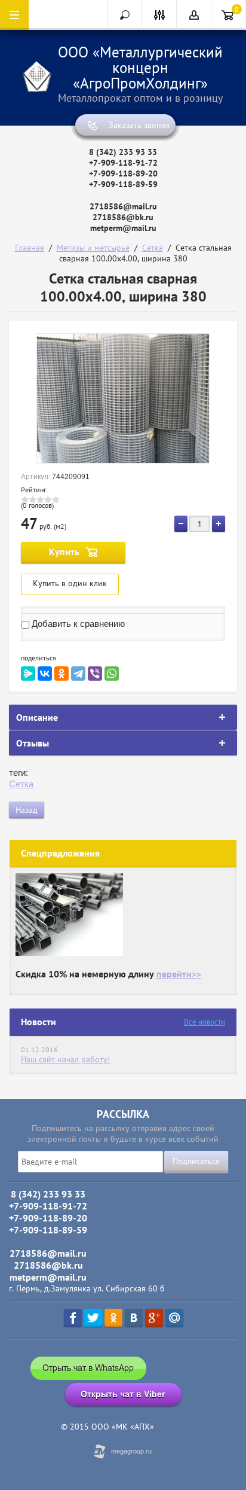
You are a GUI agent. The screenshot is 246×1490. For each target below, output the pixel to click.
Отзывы (32, 743)
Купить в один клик (70, 583)
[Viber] (95, 673)
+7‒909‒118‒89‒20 (123, 173)
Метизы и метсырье (93, 247)
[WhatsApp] (111, 673)
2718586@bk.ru (123, 217)
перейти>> (178, 974)
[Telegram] (78, 673)
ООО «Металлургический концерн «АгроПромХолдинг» (140, 67)
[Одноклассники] (61, 673)
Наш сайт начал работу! (65, 1059)
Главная (29, 247)
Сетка (152, 247)
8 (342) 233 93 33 (123, 152)
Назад (27, 810)
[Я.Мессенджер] (28, 673)
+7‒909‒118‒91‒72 (123, 162)
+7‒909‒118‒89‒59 (123, 184)
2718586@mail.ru (123, 206)
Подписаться (196, 1161)
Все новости (204, 1022)
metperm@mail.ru (123, 228)
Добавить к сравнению (77, 623)
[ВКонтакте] (45, 673)
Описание (37, 717)
